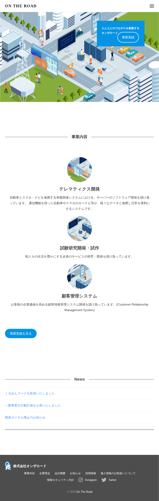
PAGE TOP (151, 482)
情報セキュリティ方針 (60, 479)
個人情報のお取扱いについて (118, 473)
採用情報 (90, 473)
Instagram (91, 479)
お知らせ (75, 473)
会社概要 (60, 473)
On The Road (84, 491)
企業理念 (44, 473)
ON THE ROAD (21, 6)
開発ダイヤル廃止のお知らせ (25, 417)
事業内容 (29, 473)
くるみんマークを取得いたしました (30, 393)
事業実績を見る (21, 333)
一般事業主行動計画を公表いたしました (33, 405)
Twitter (112, 479)
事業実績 (128, 37)
